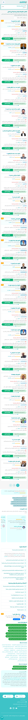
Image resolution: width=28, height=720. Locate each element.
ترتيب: (24, 18)
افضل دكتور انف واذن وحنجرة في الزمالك (17, 631)
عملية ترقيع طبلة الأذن (13, 659)
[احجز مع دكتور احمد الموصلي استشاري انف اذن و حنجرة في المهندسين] (23, 355)
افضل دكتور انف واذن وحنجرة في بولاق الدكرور (16, 636)
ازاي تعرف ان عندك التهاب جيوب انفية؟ (17, 607)
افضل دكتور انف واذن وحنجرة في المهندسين (16, 625)
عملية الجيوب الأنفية (23, 655)
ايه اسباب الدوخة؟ (20, 610)
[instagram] (14, 708)
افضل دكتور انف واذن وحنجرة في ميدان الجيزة (16, 633)
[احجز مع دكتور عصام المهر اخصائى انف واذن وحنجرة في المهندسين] (23, 420)
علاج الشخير (6, 650)
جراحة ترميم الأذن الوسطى (21, 650)
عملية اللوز (7, 657)
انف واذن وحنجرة (15, 29)
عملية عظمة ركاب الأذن (22, 661)
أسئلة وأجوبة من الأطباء (21, 702)
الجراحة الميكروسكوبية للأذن (8, 646)
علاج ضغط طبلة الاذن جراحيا (7, 652)
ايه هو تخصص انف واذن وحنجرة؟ (18, 550)
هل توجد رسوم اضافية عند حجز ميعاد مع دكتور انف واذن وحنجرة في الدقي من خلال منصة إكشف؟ (14, 574)
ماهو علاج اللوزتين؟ (20, 604)
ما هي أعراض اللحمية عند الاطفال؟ (18, 598)
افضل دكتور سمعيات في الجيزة (20, 666)
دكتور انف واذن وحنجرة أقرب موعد (20, 506)
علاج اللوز (16, 652)
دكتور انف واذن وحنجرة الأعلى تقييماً (19, 498)
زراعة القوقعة (12, 650)
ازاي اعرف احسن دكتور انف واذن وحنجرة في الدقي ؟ (15, 560)
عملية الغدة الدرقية (23, 657)
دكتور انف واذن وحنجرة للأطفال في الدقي (18, 678)
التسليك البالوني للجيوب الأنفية (21, 646)
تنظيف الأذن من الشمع (9, 648)
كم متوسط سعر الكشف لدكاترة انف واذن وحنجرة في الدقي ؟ (13, 570)
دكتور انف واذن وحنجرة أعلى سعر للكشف (18, 504)
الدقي (13, 6)
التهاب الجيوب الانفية (18, 555)
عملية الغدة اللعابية (14, 657)
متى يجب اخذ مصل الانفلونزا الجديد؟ (17, 595)
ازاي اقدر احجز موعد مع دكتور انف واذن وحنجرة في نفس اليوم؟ (13, 563)
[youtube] (17, 708)
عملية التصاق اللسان (11, 654)
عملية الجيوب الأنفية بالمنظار (12, 655)
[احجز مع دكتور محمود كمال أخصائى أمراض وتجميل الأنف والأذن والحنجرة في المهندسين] (23, 332)
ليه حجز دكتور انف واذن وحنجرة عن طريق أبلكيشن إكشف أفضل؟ (14, 566)
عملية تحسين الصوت (23, 659)
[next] (10, 485)
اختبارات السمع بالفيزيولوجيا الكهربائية (19, 645)
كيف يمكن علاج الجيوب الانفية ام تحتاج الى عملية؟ (15, 589)
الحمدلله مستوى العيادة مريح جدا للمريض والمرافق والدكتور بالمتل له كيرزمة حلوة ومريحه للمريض (16, 523)
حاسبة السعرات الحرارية (22, 706)
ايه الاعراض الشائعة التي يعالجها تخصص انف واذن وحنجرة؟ (13, 586)
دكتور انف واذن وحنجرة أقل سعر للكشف (19, 502)
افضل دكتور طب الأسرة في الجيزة (19, 669)
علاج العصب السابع (23, 652)
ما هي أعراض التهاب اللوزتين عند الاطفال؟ (16, 601)
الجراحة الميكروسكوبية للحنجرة (21, 648)
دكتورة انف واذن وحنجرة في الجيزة (13, 679)
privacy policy (22, 716)
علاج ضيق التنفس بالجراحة (21, 654)
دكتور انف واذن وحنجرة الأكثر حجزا (20, 500)
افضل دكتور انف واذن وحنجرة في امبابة (17, 639)
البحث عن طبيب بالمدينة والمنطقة (19, 704)
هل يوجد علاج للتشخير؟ (19, 592)
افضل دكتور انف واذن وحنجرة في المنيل (17, 628)
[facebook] (11, 708)
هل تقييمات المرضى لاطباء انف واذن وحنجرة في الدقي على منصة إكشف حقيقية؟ (13, 578)
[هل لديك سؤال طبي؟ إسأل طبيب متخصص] (23, 617)
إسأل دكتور (16, 619)
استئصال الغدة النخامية (6, 645)
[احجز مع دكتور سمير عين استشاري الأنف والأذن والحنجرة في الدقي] (23, 199)
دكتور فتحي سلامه (18, 526)
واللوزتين (5, 556)
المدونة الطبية (23, 700)
